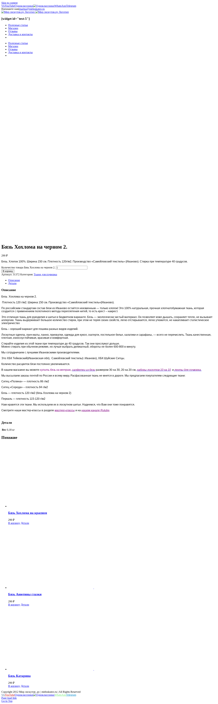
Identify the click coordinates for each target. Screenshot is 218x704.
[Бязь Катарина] (112, 638)
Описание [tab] (14, 280)
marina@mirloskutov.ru (32, 8)
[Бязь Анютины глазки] (112, 557)
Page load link (9, 698)
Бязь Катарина (19, 676)
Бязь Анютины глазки (25, 594)
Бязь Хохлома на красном (27, 513)
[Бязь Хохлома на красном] (112, 475)
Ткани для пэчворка (45, 274)
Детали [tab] (12, 283)
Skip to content (9, 2)
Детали (25, 523)
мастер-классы (65, 410)
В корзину (8, 271)
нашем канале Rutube (95, 410)
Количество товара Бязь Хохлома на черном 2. (28, 267)
